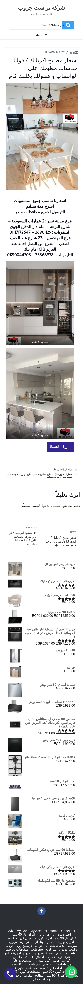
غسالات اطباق (45, 957)
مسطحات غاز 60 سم (26, 964)
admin (53, 52)
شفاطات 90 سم (67, 953)
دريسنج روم (24, 945)
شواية (49, 953)
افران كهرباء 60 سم (19, 938)
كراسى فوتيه (61, 960)
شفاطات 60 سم (17, 949)
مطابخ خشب (40, 474)
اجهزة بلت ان (62, 934)
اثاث (11, 931)
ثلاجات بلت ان (55, 945)
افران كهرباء (43, 938)
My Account (38, 931)
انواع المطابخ (66, 469)
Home (54, 931)
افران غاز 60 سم (23, 934)
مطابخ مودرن (27, 474)
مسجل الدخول (50, 505)
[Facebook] (41, 911)
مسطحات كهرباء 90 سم (62, 975)
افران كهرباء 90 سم (60, 942)
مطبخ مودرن (66, 477)
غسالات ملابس (23, 957)
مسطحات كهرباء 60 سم (24, 971)
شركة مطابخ (53, 474)
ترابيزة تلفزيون (19, 942)
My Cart (22, 931)
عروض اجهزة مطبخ (18, 953)
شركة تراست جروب (41, 7)
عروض (38, 953)
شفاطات (37, 949)
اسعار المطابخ (66, 474)
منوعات (55, 469)
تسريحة (72, 945)
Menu (39, 35)
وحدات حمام (41, 979)
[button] (71, 972)
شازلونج (51, 949)
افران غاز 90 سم (66, 938)
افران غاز (44, 934)
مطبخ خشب (13, 474)
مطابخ (39, 975)
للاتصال (54, 446)
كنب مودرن (42, 960)
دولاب (9, 945)
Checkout (68, 931)
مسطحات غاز (22, 960)
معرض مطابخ (53, 477)
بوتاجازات (38, 942)
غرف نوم (64, 957)
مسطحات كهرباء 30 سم (59, 971)
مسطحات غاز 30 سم (57, 964)
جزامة (39, 945)
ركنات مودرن (68, 949)
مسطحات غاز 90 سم (54, 968)
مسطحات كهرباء (26, 968)
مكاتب (28, 975)
